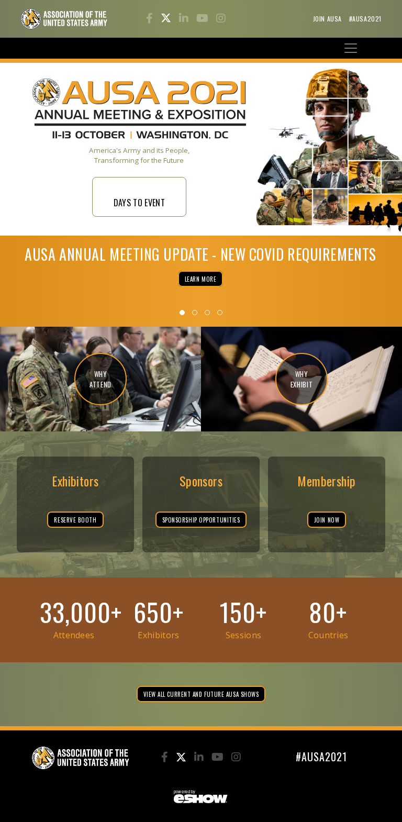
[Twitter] (167, 19)
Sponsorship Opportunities (201, 520)
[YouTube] (204, 19)
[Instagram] (221, 19)
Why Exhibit (302, 379)
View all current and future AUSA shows (201, 694)
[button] (182, 312)
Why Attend (100, 379)
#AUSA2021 (365, 18)
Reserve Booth (75, 520)
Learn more (201, 278)
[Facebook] (150, 19)
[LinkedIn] (185, 19)
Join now (326, 520)
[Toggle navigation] (350, 48)
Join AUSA (328, 18)
